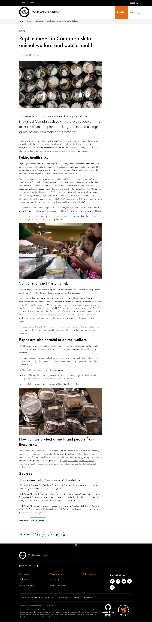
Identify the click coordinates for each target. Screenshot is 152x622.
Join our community (27, 566)
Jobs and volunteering (26, 585)
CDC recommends (69, 199)
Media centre (24, 579)
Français (32, 3)
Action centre (89, 574)
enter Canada (67, 330)
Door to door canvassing (63, 597)
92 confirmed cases (47, 211)
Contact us (24, 574)
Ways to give (56, 574)
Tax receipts (49, 597)
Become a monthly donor (59, 585)
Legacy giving (54, 579)
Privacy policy (24, 597)
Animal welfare (37, 520)
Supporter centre (37, 597)
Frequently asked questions (83, 597)
